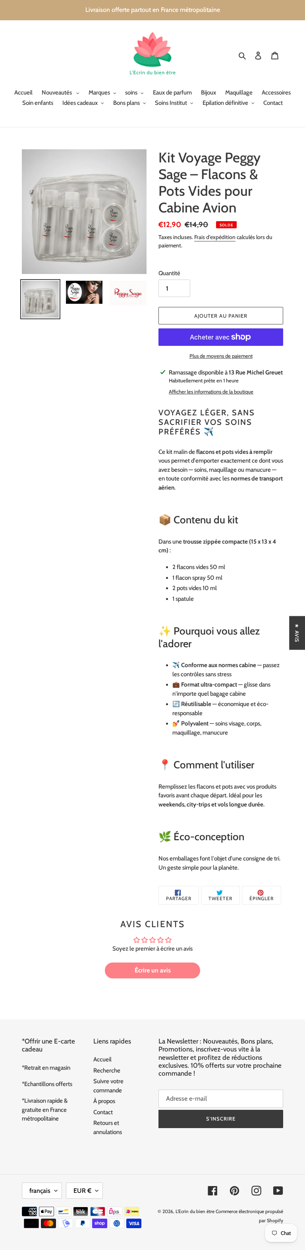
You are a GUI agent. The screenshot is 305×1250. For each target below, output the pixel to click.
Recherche (106, 1070)
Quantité (169, 273)
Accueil (102, 1059)
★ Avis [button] (297, 632)
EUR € (82, 1190)
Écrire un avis (153, 970)
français (39, 1190)
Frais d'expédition (215, 237)
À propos (104, 1101)
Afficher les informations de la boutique (211, 391)
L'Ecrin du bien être (195, 1211)
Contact (103, 1112)
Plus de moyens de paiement (221, 356)
